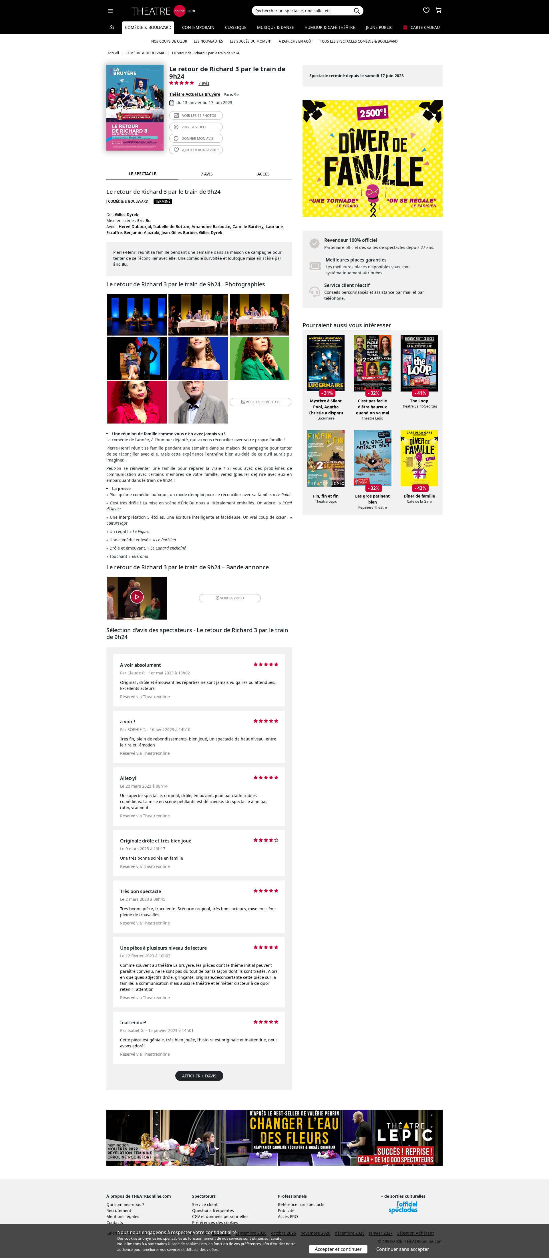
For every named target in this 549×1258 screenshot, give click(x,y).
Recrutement (118, 1210)
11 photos (199, 115)
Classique (235, 27)
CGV (196, 1216)
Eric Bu (144, 220)
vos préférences (247, 1243)
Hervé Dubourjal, (135, 226)
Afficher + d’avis (199, 1076)
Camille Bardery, (248, 226)
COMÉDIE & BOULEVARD (128, 201)
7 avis (203, 83)
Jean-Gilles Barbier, (180, 232)
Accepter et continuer (338, 1249)
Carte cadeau (424, 27)
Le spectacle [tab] (142, 173)
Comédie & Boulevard (148, 27)
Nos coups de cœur (169, 41)
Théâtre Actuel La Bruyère (194, 94)
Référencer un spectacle (301, 1204)
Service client (205, 1204)
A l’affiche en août (296, 41)
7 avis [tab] (207, 174)
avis (198, 138)
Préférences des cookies (215, 1222)
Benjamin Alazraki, (142, 232)
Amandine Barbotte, (211, 226)
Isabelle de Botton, (171, 226)
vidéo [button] (232, 598)
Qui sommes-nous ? (125, 1204)
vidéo (194, 127)
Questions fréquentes (213, 1210)
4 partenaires (156, 1243)
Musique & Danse (275, 27)
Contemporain (198, 27)
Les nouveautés (208, 41)
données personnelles (227, 1216)
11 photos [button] (263, 402)
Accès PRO (288, 1216)
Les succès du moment (251, 41)
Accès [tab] (263, 174)
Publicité (286, 1210)
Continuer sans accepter (402, 1249)
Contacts (114, 1222)
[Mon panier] (438, 11)
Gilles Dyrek (126, 214)
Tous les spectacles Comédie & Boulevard (359, 41)
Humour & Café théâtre (330, 27)
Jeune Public (379, 27)
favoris (201, 149)
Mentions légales (122, 1216)
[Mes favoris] (426, 11)
